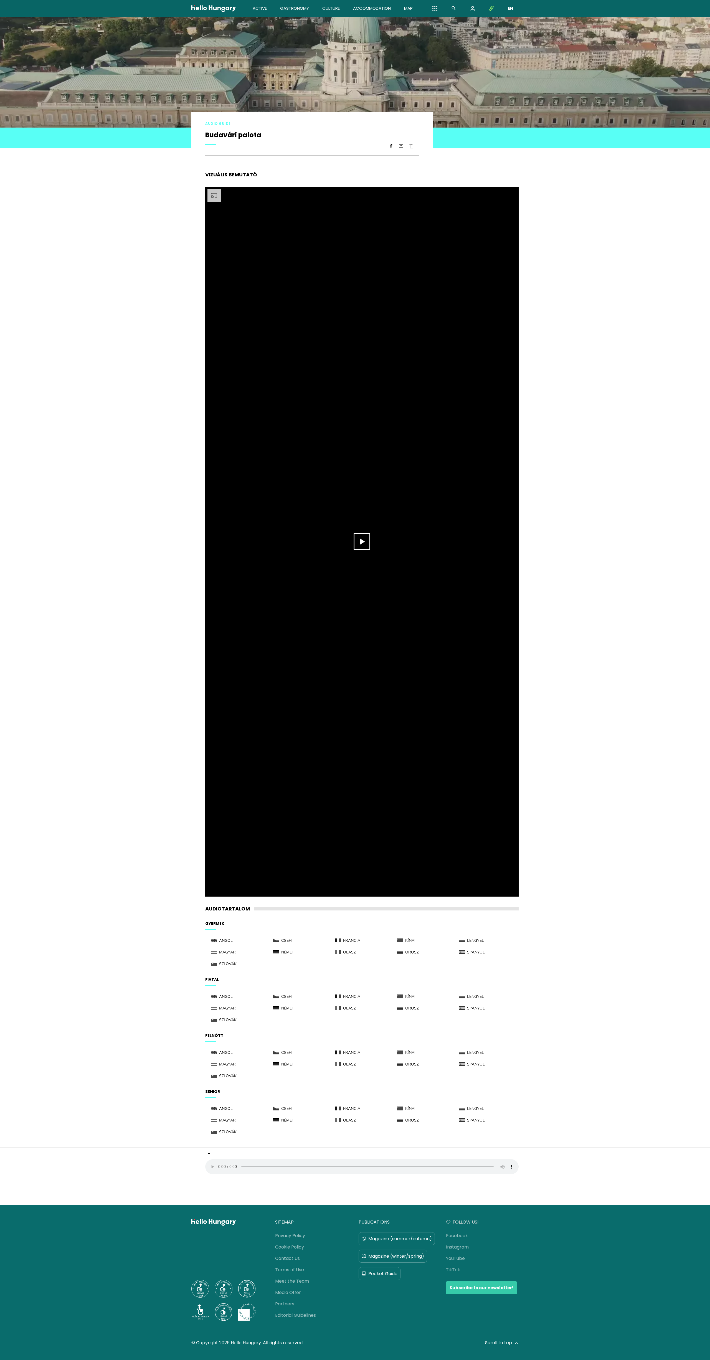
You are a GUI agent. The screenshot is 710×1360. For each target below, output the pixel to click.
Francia (351, 940)
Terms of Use (289, 1270)
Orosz (412, 952)
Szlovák (228, 963)
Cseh (286, 940)
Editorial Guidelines (295, 1315)
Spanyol (476, 952)
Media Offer (288, 1292)
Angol (226, 940)
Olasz (349, 952)
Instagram (457, 1247)
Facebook (457, 1235)
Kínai (410, 940)
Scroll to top (498, 1342)
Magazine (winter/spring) (396, 1256)
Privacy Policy (290, 1235)
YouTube (455, 1258)
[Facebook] (391, 146)
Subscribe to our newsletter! (481, 1288)
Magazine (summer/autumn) (400, 1238)
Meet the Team (292, 1281)
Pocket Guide (382, 1273)
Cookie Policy (289, 1247)
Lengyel (475, 940)
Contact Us (287, 1258)
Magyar (227, 952)
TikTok (453, 1270)
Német (287, 952)
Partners (284, 1304)
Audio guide (218, 123)
